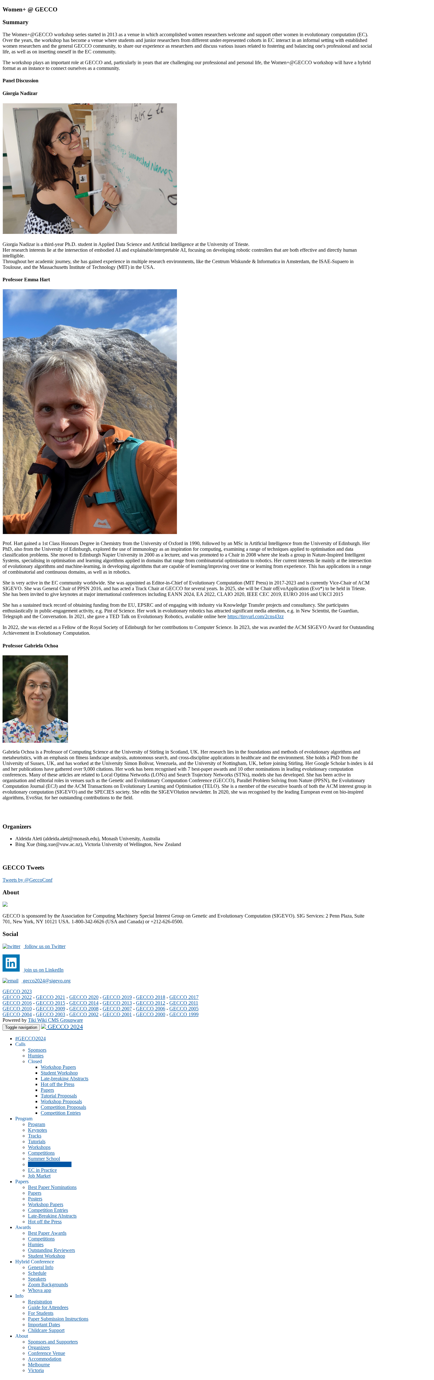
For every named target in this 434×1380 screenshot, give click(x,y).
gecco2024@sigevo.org (46, 980)
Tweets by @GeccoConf (27, 880)
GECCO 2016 (17, 1003)
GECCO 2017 (184, 997)
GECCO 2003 (50, 1014)
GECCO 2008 (83, 1008)
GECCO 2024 (64, 1026)
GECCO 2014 (83, 1003)
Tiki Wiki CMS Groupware (55, 1020)
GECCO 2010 (17, 1008)
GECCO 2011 (183, 1003)
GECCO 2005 (184, 1008)
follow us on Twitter (44, 946)
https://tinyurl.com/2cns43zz (255, 616)
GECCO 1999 (184, 1014)
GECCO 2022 (17, 997)
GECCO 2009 (50, 1008)
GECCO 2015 (50, 1003)
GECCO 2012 (150, 1003)
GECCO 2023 (17, 991)
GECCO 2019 (117, 997)
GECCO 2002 (83, 1014)
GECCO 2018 (150, 997)
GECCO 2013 (117, 1003)
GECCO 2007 (117, 1008)
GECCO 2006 (150, 1008)
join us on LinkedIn (43, 970)
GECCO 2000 (150, 1014)
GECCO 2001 (117, 1014)
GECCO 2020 (83, 997)
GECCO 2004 (17, 1014)
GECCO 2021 (50, 997)
